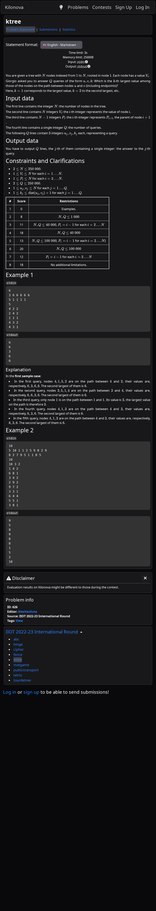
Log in (9, 692)
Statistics (68, 29)
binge (18, 644)
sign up (31, 692)
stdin (80, 62)
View (19, 621)
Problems (78, 7)
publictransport (26, 670)
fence (18, 654)
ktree (18, 659)
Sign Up (123, 7)
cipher (19, 649)
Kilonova (14, 7)
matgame (21, 665)
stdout (82, 66)
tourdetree (22, 680)
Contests (101, 7)
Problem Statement (20, 29)
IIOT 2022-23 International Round (42, 631)
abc (16, 639)
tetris (18, 675)
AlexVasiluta (27, 611)
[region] (78, 655)
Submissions (48, 29)
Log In (143, 7)
